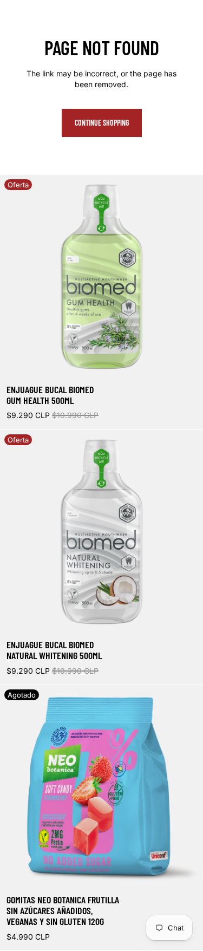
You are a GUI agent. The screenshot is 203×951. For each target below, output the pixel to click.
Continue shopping (102, 122)
